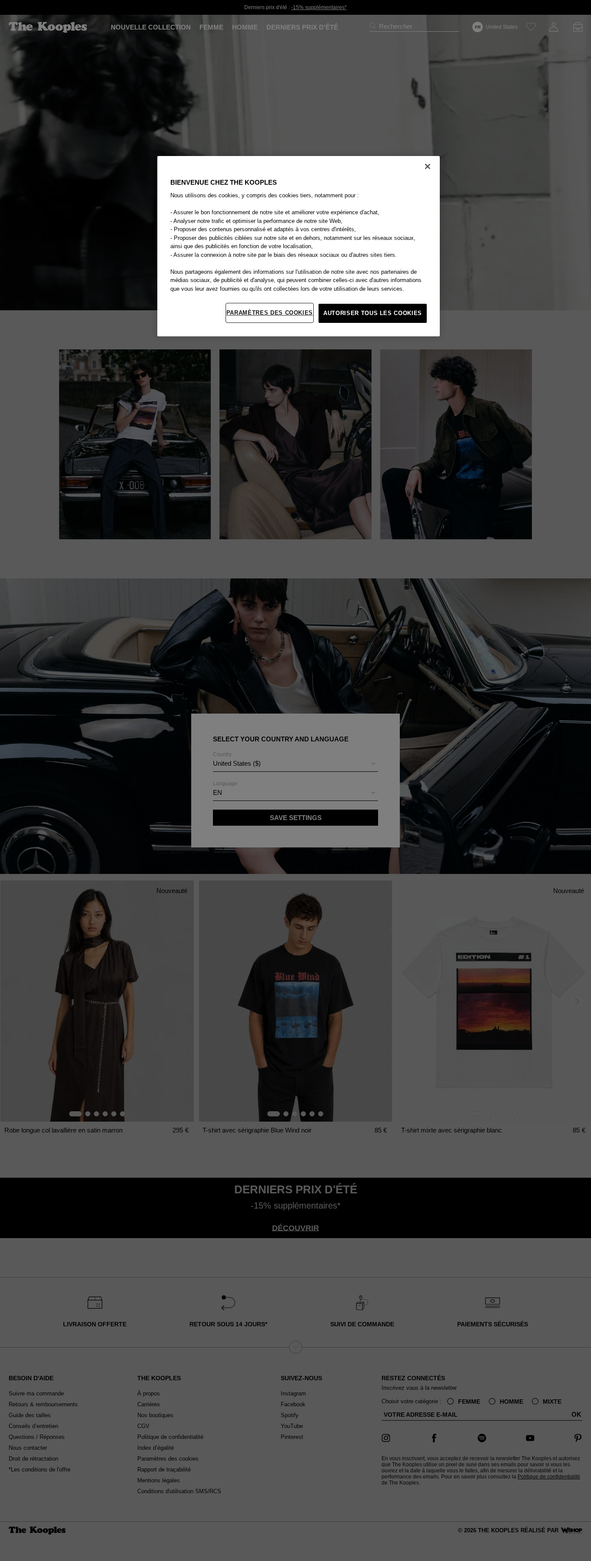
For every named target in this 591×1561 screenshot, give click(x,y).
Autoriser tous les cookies (372, 313)
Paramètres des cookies (269, 312)
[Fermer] (427, 166)
